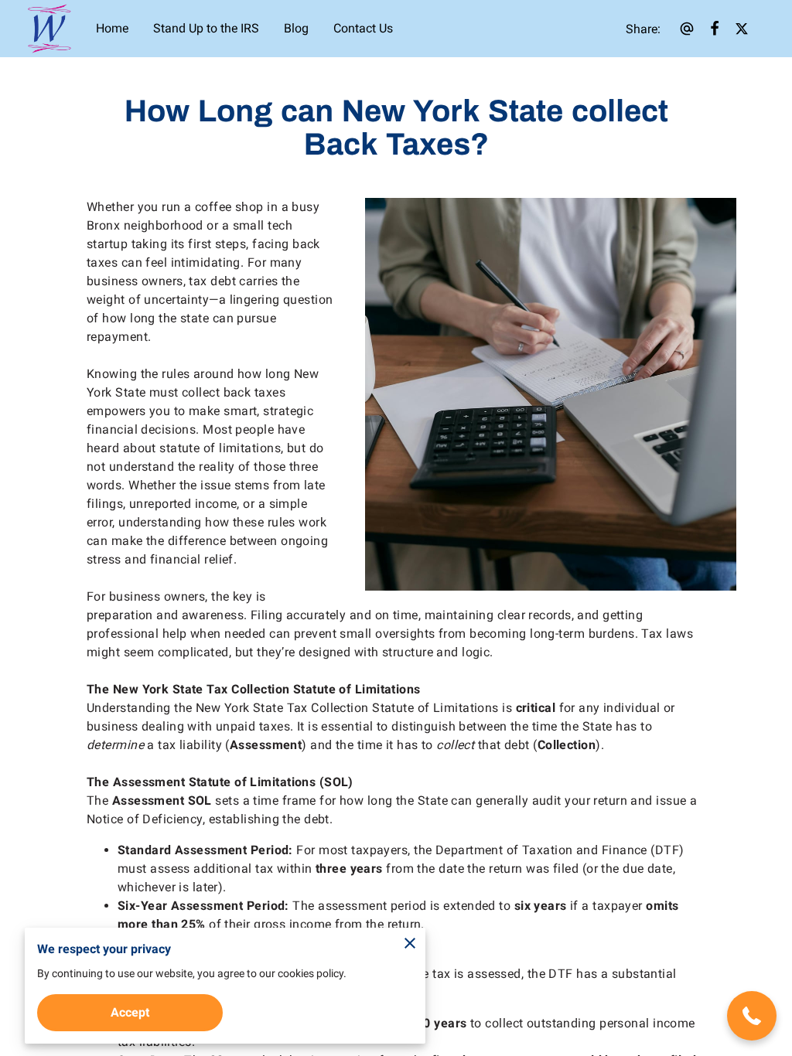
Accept (130, 1012)
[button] (752, 1016)
